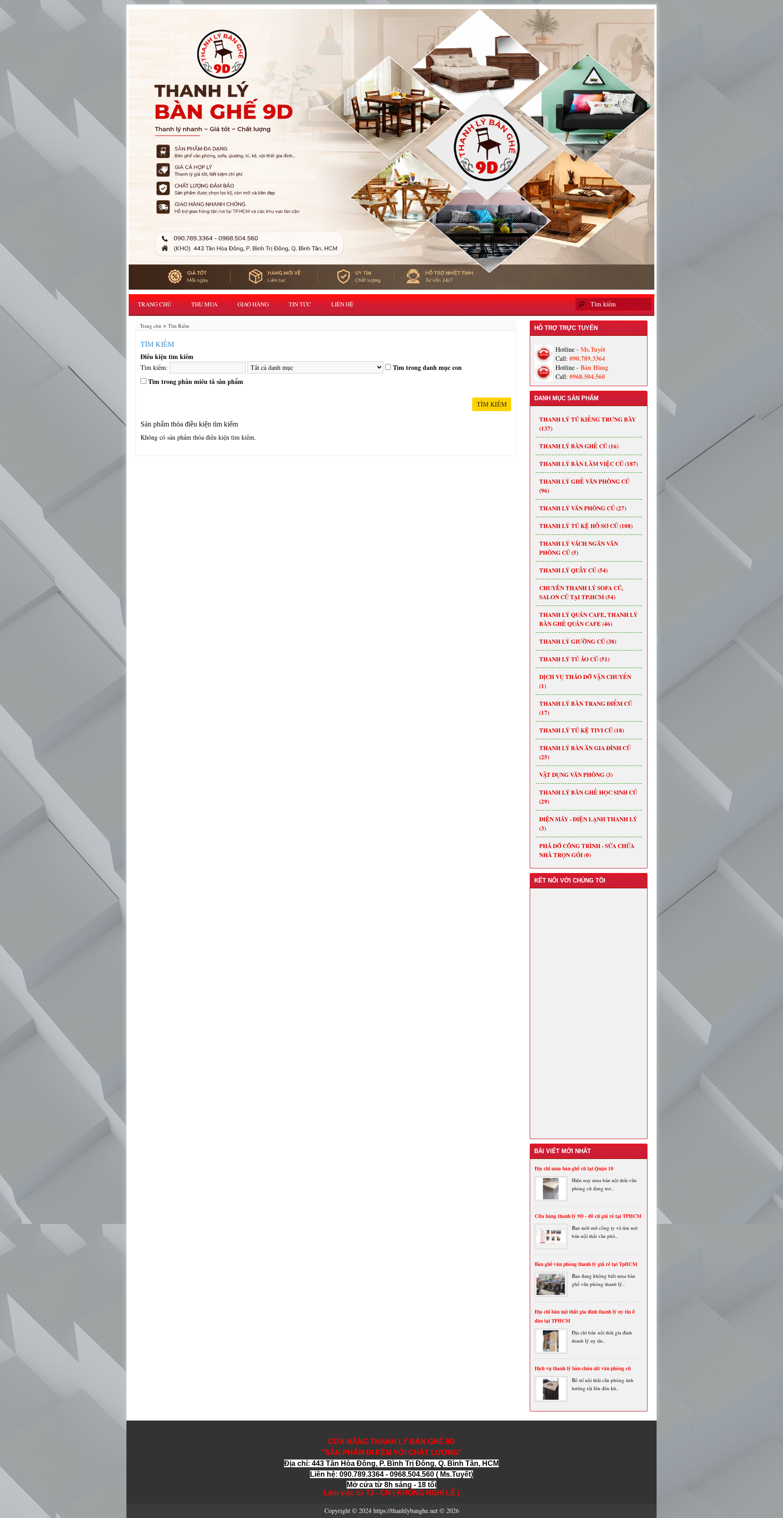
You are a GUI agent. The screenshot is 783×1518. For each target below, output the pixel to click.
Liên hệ (342, 304)
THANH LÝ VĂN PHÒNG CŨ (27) (582, 508)
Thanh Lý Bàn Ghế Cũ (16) (579, 445)
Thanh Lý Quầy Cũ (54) (573, 570)
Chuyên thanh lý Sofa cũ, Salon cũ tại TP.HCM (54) (581, 592)
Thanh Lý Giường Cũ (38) (577, 641)
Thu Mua (204, 304)
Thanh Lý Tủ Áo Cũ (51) (574, 659)
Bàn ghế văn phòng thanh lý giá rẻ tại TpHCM (586, 1264)
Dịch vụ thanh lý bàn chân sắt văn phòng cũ (583, 1368)
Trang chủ (154, 304)
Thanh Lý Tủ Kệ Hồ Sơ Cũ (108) (586, 525)
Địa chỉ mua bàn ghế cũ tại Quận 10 (574, 1168)
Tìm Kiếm (178, 325)
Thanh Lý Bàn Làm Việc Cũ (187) (588, 463)
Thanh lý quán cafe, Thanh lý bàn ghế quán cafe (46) (588, 619)
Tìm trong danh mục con (427, 368)
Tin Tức (300, 304)
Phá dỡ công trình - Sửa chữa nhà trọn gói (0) (586, 850)
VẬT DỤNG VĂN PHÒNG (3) (576, 774)
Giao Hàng (253, 304)
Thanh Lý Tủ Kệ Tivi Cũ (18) (581, 730)
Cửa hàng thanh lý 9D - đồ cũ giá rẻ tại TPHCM (588, 1216)
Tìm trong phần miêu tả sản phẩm (195, 381)
